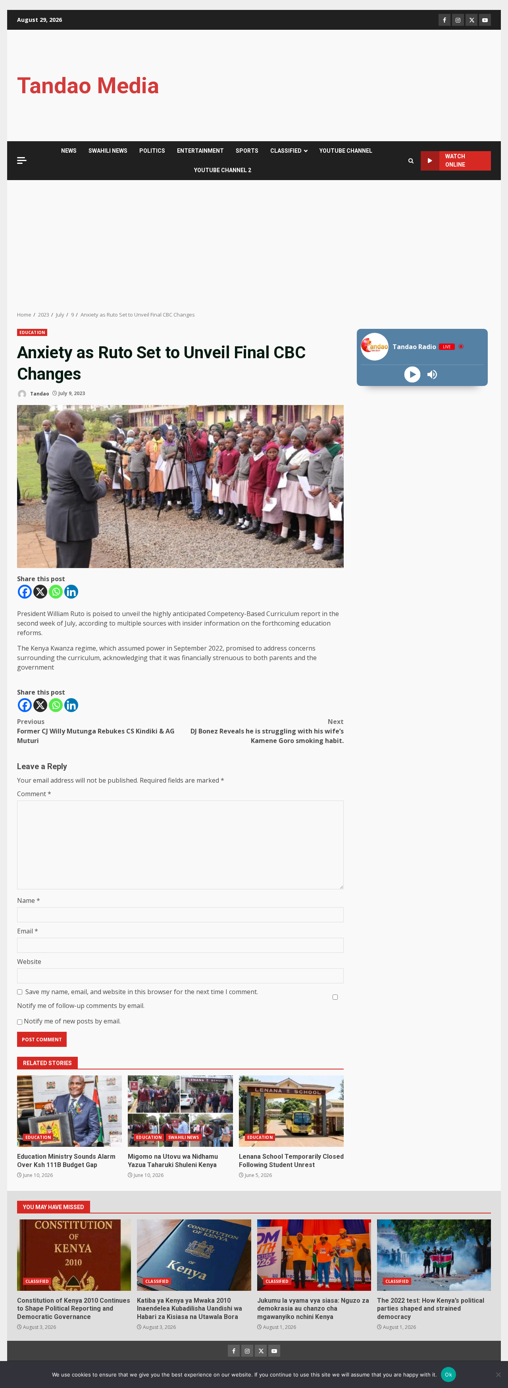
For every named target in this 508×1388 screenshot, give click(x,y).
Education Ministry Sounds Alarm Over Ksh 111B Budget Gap (69, 1111)
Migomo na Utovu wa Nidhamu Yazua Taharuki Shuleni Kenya (180, 1111)
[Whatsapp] (56, 592)
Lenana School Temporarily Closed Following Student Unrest (291, 1111)
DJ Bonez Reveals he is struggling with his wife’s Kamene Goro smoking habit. (267, 731)
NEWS (69, 151)
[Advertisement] (254, 245)
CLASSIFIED (286, 151)
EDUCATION (32, 332)
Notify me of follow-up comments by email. (80, 1005)
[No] (498, 1374)
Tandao (39, 393)
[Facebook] (25, 592)
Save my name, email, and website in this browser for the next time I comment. (141, 991)
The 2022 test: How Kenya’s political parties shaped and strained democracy (434, 1255)
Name (28, 900)
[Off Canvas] (22, 160)
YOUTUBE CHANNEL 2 (222, 170)
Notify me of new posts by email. (72, 1021)
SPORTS (247, 151)
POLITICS (152, 151)
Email (27, 931)
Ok (448, 1374)
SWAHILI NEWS (108, 151)
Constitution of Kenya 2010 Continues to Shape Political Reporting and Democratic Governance (74, 1255)
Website (29, 961)
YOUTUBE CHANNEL (345, 151)
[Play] (412, 374)
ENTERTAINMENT (200, 151)
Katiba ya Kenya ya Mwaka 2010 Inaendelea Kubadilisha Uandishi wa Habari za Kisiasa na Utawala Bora (194, 1255)
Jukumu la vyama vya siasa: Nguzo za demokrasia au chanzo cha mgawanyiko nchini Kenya (314, 1255)
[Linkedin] (71, 592)
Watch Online (455, 160)
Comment (34, 793)
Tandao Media (88, 86)
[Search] (411, 161)
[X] (40, 592)
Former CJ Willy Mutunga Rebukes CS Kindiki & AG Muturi (96, 731)
